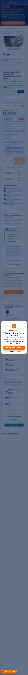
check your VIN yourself (14, 351)
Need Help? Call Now (9, 671)
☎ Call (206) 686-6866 (14, 347)
